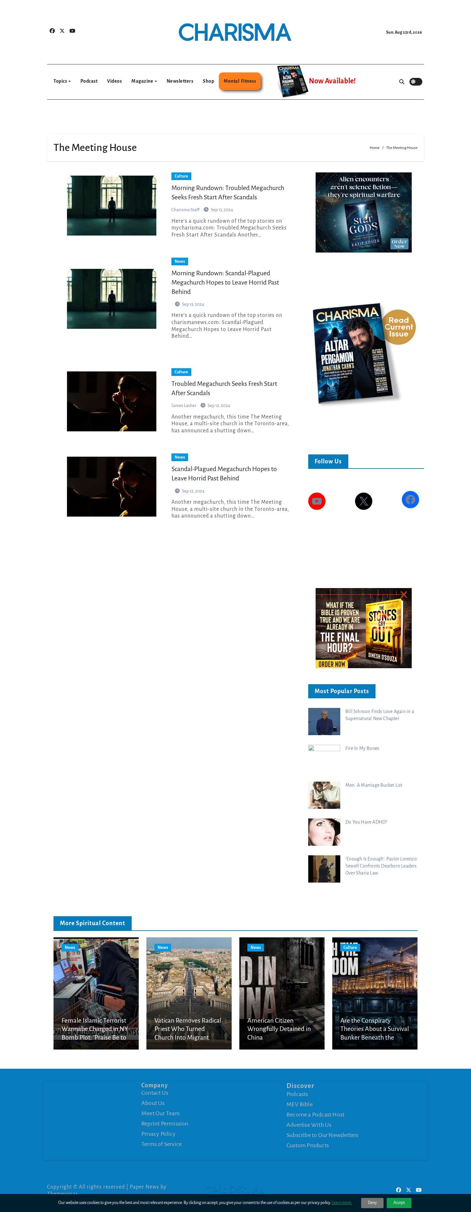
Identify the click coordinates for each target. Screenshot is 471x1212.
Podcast (89, 81)
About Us (153, 1103)
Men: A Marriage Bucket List (373, 785)
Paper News (144, 1187)
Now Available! (332, 81)
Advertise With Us (308, 1125)
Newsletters (180, 81)
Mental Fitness (240, 81)
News (180, 261)
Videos (114, 81)
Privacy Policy (158, 1134)
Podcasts (297, 1094)
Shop (208, 81)
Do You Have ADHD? (366, 822)
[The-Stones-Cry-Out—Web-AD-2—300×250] (364, 627)
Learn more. (342, 1202)
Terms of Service (161, 1144)
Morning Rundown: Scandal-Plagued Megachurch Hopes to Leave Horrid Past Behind (225, 282)
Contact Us (154, 1093)
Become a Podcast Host (315, 1114)
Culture (181, 176)
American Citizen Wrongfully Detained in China (279, 1029)
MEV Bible (299, 1104)
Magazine (142, 81)
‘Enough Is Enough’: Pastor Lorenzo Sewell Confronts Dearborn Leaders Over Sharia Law (381, 866)
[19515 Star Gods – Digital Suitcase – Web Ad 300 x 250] (364, 212)
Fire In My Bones (362, 748)
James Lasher (184, 405)
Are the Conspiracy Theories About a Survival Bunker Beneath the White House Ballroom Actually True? (374, 1037)
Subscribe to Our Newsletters (322, 1135)
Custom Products (307, 1145)
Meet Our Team (160, 1113)
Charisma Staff (185, 209)
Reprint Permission (164, 1123)
